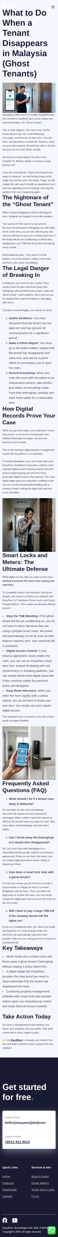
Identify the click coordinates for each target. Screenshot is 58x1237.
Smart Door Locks (43, 1189)
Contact (7, 1196)
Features (8, 1183)
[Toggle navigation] (46, 7)
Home (6, 1176)
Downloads (9, 1189)
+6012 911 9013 (17, 1142)
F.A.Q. (35, 1196)
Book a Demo (40, 1176)
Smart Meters (40, 1183)
